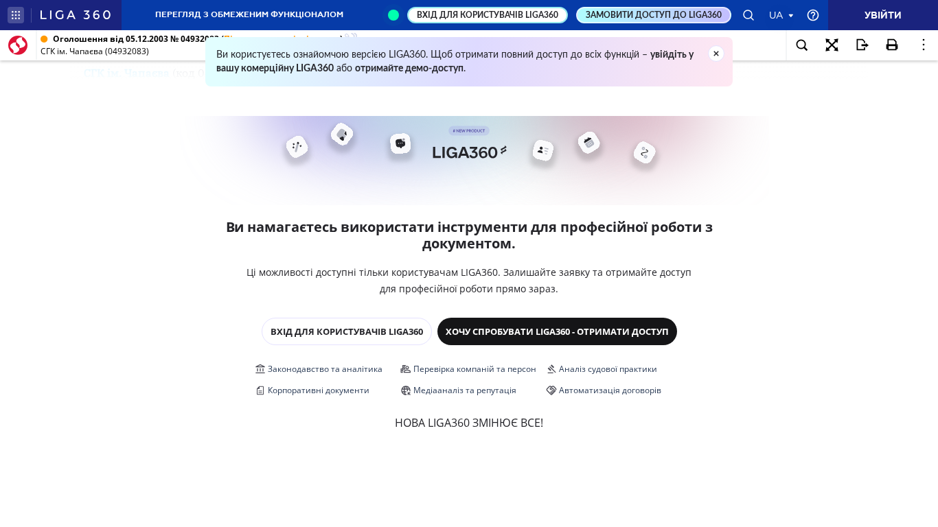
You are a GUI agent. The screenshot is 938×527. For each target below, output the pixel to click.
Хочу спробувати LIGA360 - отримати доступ (557, 331)
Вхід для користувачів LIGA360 (347, 331)
